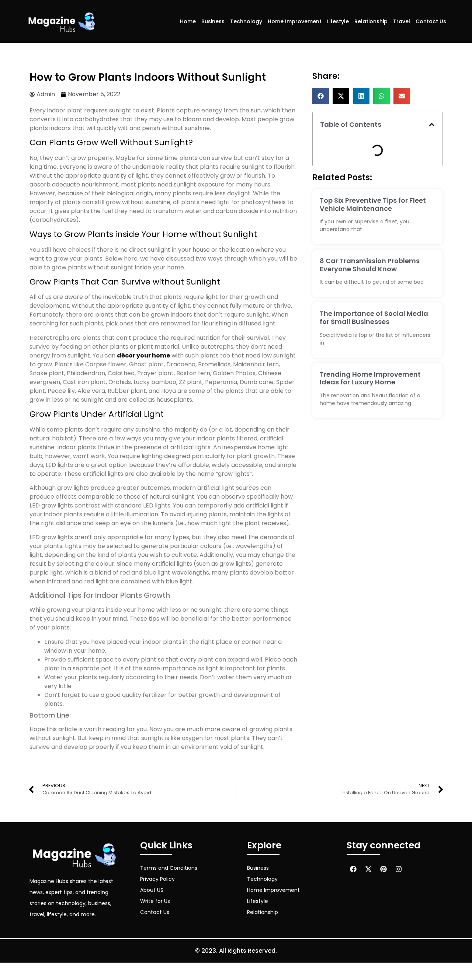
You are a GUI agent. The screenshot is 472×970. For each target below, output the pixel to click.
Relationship (371, 21)
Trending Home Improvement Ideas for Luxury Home (370, 378)
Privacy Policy (157, 879)
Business (213, 21)
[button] (320, 96)
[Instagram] (398, 869)
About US (151, 890)
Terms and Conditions (168, 868)
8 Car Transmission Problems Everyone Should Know (370, 264)
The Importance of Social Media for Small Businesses (374, 317)
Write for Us (155, 901)
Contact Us (431, 21)
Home (188, 21)
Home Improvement (295, 21)
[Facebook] (353, 869)
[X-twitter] (368, 869)
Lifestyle (338, 21)
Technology (246, 21)
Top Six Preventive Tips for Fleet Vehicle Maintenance (373, 204)
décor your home (143, 355)
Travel (401, 21)
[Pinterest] (383, 869)
